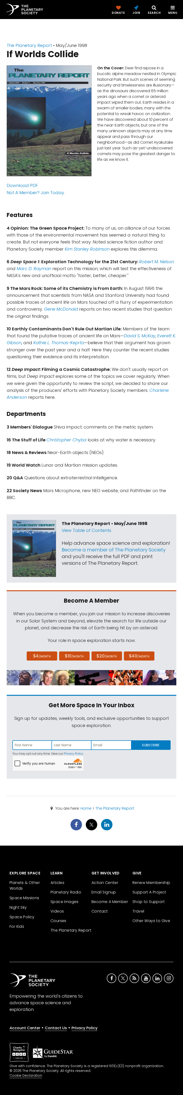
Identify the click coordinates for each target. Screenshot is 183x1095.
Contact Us (56, 1028)
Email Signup (104, 892)
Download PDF (22, 185)
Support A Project (149, 892)
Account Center (25, 1028)
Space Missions (24, 898)
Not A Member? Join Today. (36, 193)
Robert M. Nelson (156, 262)
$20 (107, 656)
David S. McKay (139, 336)
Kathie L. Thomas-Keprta (58, 343)
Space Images (65, 901)
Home (86, 808)
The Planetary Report (29, 45)
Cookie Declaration (26, 1075)
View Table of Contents (86, 530)
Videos (57, 911)
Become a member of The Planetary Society (114, 549)
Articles (57, 882)
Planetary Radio (66, 892)
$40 (139, 656)
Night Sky (18, 907)
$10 (74, 656)
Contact (100, 911)
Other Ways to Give (151, 920)
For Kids (17, 926)
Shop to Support (148, 901)
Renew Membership (151, 882)
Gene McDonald (61, 309)
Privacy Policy (73, 754)
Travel (138, 911)
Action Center (105, 882)
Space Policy (22, 917)
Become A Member (110, 901)
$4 (42, 656)
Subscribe (150, 745)
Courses (58, 920)
